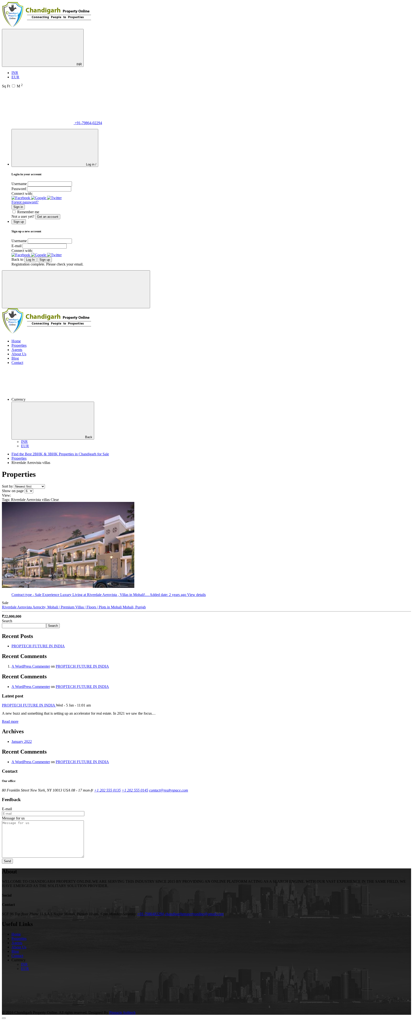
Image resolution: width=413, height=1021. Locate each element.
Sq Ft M (12, 86)
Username (19, 184)
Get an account (47, 216)
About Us (18, 354)
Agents (16, 350)
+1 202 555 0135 (107, 790)
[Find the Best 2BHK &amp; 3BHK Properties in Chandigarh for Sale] (47, 27)
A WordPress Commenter (30, 666)
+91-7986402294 (150, 914)
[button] (21, 198)
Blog (15, 358)
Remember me (28, 212)
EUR (15, 77)
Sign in (18, 207)
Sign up (44, 259)
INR (79, 64)
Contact (17, 363)
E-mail (16, 246)
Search (7, 621)
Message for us (13, 818)
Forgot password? (24, 202)
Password (18, 189)
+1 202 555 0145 (135, 790)
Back (88, 437)
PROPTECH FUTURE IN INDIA (38, 646)
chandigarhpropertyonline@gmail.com (194, 914)
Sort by (7, 486)
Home (16, 341)
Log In (30, 259)
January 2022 (21, 741)
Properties (19, 345)
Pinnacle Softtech (122, 1012)
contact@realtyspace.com (168, 790)
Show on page (13, 491)
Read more (10, 721)
